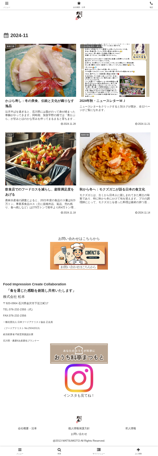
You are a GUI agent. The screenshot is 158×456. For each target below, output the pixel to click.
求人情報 (130, 428)
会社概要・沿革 (27, 428)
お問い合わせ (79, 433)
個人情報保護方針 (79, 428)
